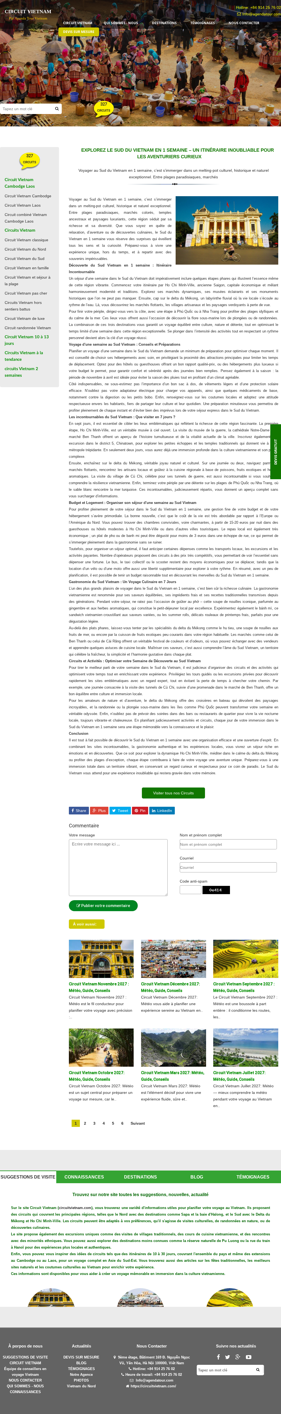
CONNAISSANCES (25, 1392)
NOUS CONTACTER (25, 1380)
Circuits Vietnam (20, 230)
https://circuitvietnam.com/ (153, 1386)
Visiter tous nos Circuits (173, 793)
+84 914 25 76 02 (265, 7)
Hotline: (140, 1369)
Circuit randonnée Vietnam (28, 328)
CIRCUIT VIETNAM (25, 1363)
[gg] (240, 1358)
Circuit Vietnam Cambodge (28, 196)
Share (80, 810)
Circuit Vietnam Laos (23, 205)
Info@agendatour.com (261, 14)
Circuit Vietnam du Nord (25, 249)
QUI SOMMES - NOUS (25, 1386)
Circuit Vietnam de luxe (25, 318)
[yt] (250, 1358)
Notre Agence (81, 1375)
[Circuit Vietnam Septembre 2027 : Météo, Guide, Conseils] (245, 958)
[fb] (220, 1358)
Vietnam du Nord (81, 1386)
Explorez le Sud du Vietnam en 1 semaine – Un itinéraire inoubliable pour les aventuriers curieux (177, 153)
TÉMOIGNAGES (81, 1369)
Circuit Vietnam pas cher (26, 293)
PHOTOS (81, 1380)
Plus (101, 810)
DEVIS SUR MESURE (81, 1357)
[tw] (229, 1358)
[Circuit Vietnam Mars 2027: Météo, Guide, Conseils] (173, 1047)
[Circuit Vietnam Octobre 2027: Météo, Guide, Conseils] (101, 1047)
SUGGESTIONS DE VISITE (25, 1357)
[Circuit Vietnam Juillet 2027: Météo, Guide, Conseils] (245, 1047)
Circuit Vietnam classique (26, 240)
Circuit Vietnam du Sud (24, 258)
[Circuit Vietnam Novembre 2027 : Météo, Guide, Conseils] (101, 958)
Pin (142, 810)
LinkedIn (164, 810)
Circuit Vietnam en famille (27, 268)
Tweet (122, 810)
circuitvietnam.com (75, 1208)
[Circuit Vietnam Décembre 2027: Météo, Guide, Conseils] (173, 958)
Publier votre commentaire (105, 905)
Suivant (138, 1123)
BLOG (81, 1363)
